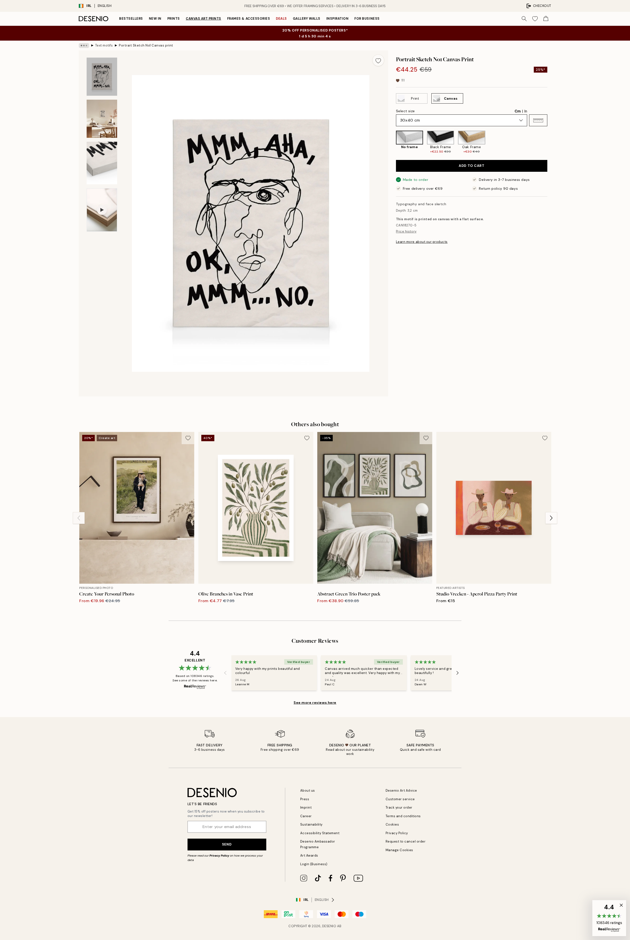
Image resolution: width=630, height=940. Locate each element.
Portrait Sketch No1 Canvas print (146, 45)
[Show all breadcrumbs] (84, 45)
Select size (405, 111)
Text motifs (104, 45)
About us (307, 790)
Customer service (400, 799)
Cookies (392, 824)
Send (227, 844)
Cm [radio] (518, 111)
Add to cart (471, 166)
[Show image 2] (102, 119)
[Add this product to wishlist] (378, 60)
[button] (538, 120)
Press (304, 799)
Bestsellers (131, 18)
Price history (406, 232)
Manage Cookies (399, 850)
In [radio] (525, 111)
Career (306, 816)
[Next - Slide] (551, 142)
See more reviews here (315, 702)
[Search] (524, 19)
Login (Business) (314, 864)
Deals (281, 18)
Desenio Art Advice (401, 790)
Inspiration (337, 18)
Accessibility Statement (320, 833)
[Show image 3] (102, 163)
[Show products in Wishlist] (535, 19)
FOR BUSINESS (366, 18)
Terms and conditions (403, 816)
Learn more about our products (422, 242)
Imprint (306, 807)
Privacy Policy (219, 856)
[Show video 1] (102, 210)
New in (155, 18)
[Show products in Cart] (545, 19)
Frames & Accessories (248, 18)
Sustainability (311, 824)
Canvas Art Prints (203, 18)
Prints (173, 18)
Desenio (329, 926)
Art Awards (309, 855)
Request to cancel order (406, 841)
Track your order (399, 807)
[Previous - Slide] (392, 142)
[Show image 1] (102, 77)
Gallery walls (306, 18)
